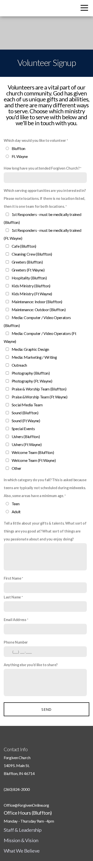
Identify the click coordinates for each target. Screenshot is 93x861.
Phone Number (16, 642)
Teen (16, 503)
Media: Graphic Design (30, 349)
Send (46, 709)
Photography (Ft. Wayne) (32, 381)
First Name (12, 578)
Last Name (12, 597)
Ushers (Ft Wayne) (27, 444)
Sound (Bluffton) (25, 412)
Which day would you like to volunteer (35, 140)
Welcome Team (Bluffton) (33, 452)
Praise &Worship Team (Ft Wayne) (39, 396)
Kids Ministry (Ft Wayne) (32, 293)
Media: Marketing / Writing (34, 357)
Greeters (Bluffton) (27, 262)
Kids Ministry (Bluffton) (31, 285)
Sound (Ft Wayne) (26, 420)
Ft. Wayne (20, 156)
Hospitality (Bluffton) (29, 277)
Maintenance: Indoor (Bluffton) (37, 301)
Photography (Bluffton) (31, 373)
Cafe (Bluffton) (24, 246)
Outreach (19, 365)
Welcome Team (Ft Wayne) (34, 460)
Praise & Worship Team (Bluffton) (39, 388)
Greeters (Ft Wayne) (28, 269)
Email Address (15, 620)
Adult (16, 511)
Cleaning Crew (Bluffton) (32, 254)
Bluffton (18, 148)
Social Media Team (27, 404)
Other (16, 468)
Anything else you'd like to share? (31, 665)
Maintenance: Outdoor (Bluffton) (39, 309)
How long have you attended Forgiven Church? (41, 168)
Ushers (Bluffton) (26, 436)
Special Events (23, 428)
